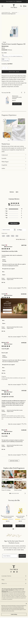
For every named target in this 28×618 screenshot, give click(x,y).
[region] (14, 609)
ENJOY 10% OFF (7, 312)
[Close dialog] (26, 299)
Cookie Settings (14, 614)
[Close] (26, 603)
